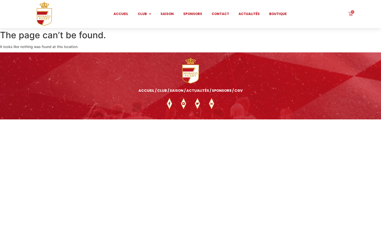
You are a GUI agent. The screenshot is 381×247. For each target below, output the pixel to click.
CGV (238, 90)
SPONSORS (222, 90)
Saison (167, 13)
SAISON (176, 90)
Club (142, 13)
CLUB (162, 90)
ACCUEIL (146, 90)
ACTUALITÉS (197, 90)
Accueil (121, 13)
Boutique (278, 13)
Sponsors (192, 13)
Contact (220, 13)
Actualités (249, 13)
